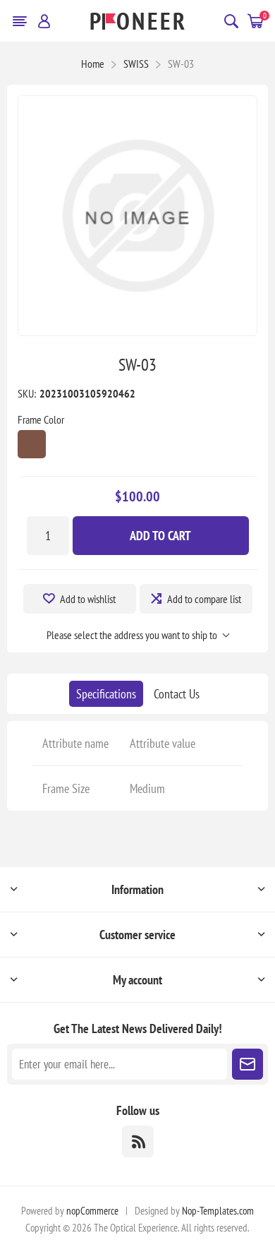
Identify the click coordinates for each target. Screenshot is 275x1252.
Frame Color (41, 419)
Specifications (106, 694)
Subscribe (247, 1064)
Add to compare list (204, 599)
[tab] (106, 694)
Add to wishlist (88, 599)
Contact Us (177, 694)
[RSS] (138, 1141)
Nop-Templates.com (218, 1210)
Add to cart (160, 535)
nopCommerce (92, 1210)
